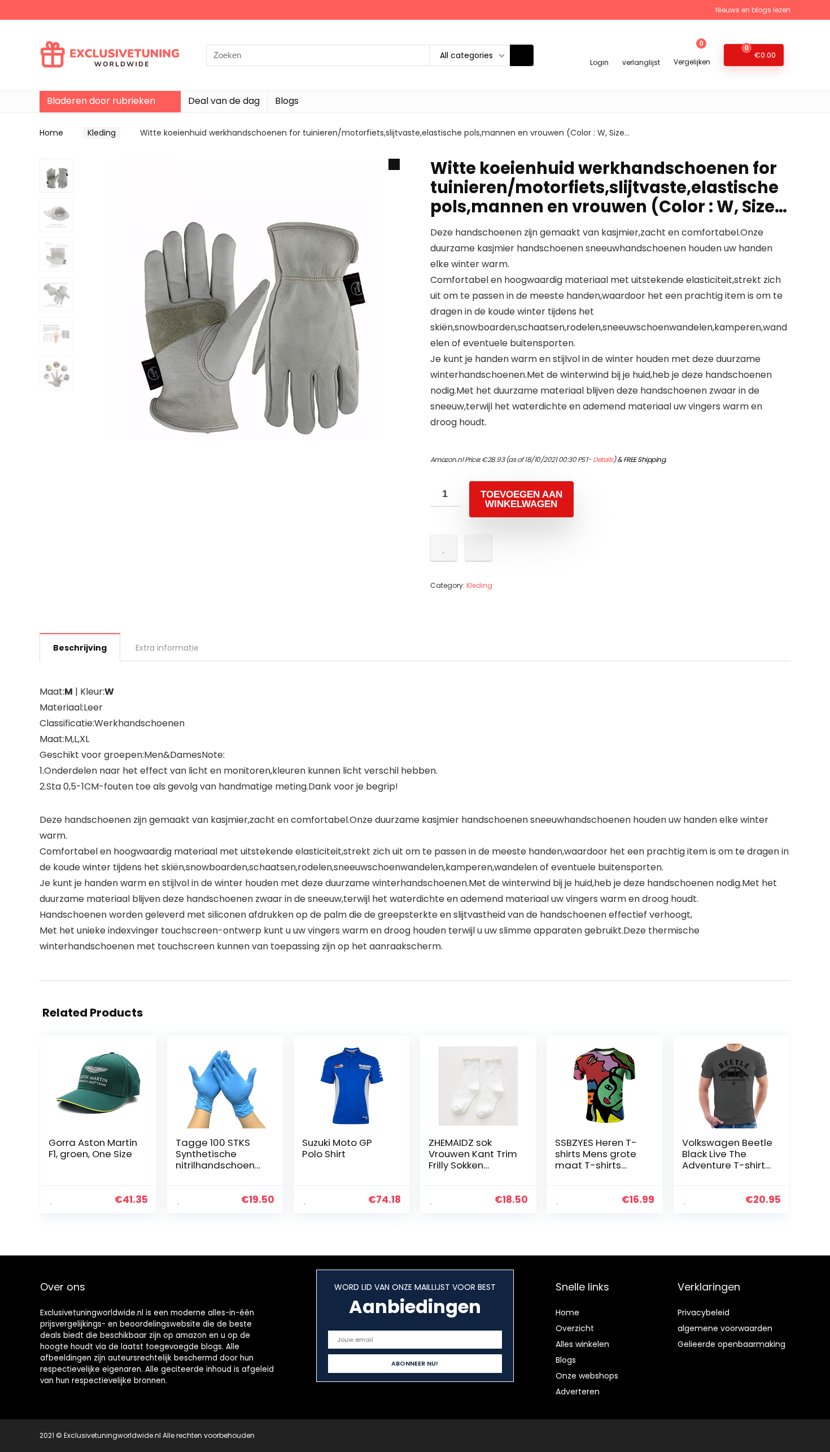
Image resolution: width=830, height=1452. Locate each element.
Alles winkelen (582, 1344)
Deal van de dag (224, 100)
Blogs (287, 100)
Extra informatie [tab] (167, 647)
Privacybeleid (703, 1312)
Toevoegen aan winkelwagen (521, 499)
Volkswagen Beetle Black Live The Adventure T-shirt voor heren (727, 1159)
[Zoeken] (522, 55)
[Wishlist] (641, 50)
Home (51, 132)
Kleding (102, 132)
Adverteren (578, 1391)
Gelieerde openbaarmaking (731, 1344)
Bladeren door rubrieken (101, 100)
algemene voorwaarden (725, 1328)
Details (603, 459)
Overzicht (575, 1328)
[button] (394, 164)
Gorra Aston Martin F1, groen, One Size (93, 1148)
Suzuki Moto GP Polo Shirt (337, 1148)
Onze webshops (587, 1375)
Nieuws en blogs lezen (752, 10)
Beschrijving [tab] (80, 647)
